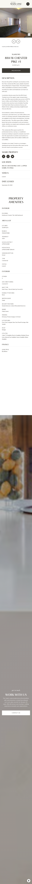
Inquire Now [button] (16, 70)
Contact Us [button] (16, 712)
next (18, 41)
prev (14, 41)
